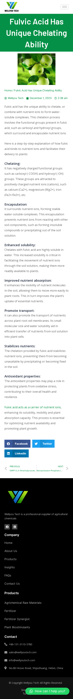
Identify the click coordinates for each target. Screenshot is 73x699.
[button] (47, 691)
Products (10, 559)
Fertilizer (10, 611)
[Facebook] (7, 526)
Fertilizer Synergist (17, 619)
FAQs (7, 575)
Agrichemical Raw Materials (22, 602)
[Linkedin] (14, 526)
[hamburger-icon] (65, 6)
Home (8, 90)
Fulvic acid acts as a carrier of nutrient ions (32, 407)
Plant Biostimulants (17, 627)
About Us (10, 551)
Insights (9, 567)
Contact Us (12, 583)
